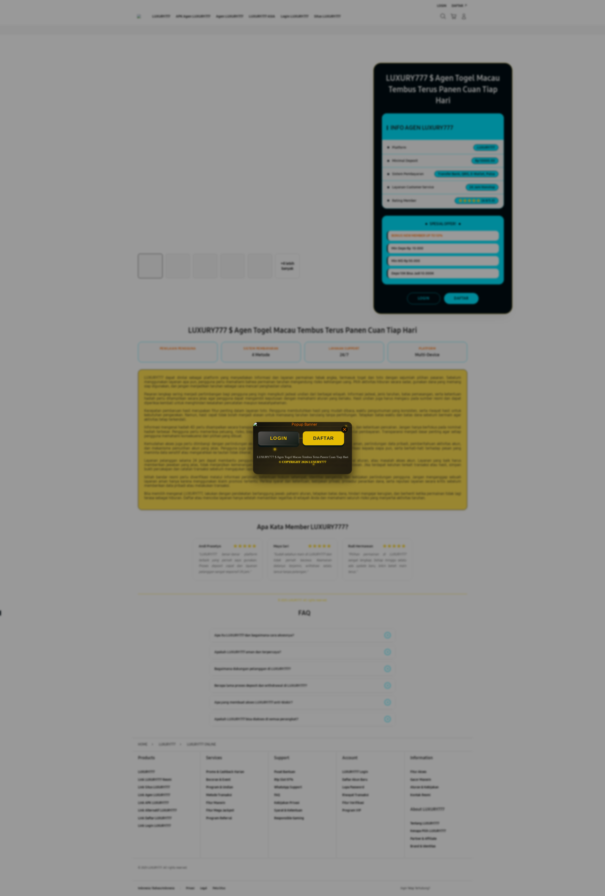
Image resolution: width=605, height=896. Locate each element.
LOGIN (278, 438)
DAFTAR (323, 438)
